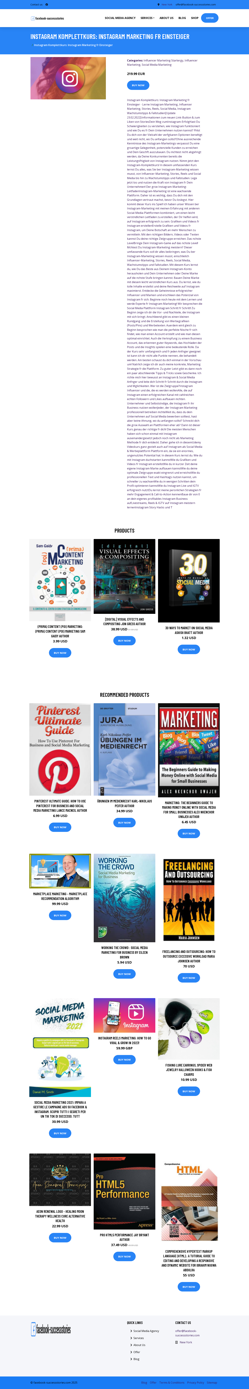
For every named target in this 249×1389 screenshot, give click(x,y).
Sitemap (212, 1382)
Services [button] (146, 18)
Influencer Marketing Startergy (163, 60)
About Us (166, 18)
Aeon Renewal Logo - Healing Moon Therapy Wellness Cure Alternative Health (60, 1216)
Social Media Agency (120, 18)
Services (138, 1338)
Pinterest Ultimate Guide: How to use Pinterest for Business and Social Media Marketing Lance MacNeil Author (60, 805)
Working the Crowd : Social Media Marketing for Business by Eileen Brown (124, 952)
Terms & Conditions (171, 1382)
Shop (195, 18)
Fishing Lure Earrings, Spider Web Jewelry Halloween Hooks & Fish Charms (188, 1069)
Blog (182, 18)
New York (167, 4)
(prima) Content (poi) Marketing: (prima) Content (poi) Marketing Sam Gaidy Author (60, 631)
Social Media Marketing (157, 65)
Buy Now (138, 85)
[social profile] (46, 4)
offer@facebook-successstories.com (196, 4)
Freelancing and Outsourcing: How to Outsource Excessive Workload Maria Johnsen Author (188, 956)
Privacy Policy (195, 1382)
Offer (210, 18)
